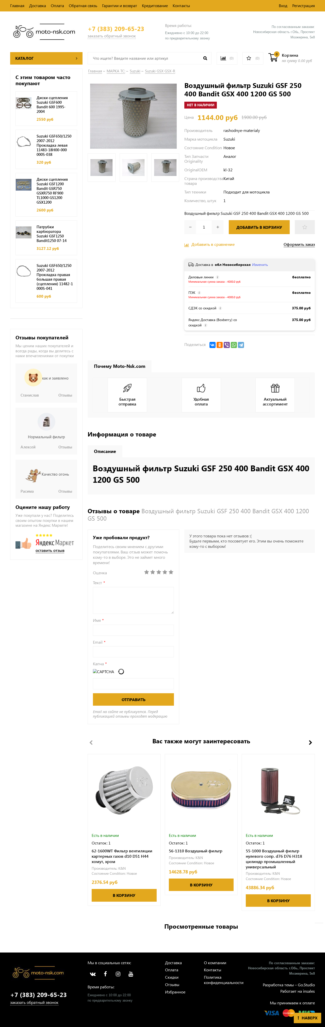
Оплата (57, 5)
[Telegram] (241, 345)
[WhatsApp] (234, 345)
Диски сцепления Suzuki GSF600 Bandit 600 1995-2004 (52, 104)
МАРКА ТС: (116, 70)
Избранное (175, 991)
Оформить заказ (299, 244)
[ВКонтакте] (212, 345)
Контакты (181, 5)
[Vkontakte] (93, 974)
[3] (159, 572)
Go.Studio (306, 984)
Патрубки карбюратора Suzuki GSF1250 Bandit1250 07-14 (52, 233)
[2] (153, 572)
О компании (215, 962)
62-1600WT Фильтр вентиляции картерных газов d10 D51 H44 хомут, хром (122, 856)
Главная (17, 5)
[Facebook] (105, 974)
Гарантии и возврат (119, 5)
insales (309, 991)
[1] (146, 572)
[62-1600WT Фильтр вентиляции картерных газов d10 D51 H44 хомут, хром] (124, 790)
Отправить (133, 699)
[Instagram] (118, 974)
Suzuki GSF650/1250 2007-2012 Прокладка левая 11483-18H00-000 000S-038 (54, 145)
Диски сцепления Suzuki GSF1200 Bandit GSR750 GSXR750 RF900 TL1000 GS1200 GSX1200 (52, 190)
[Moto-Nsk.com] (44, 31)
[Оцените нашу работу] (44, 543)
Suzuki (135, 70)
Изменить (260, 264)
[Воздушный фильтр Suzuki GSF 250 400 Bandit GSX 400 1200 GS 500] (133, 115)
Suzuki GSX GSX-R (160, 70)
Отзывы (172, 984)
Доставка (37, 5)
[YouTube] (131, 974)
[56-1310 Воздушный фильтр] (201, 790)
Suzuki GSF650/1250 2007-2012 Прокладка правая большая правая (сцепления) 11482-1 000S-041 (55, 277)
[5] (171, 572)
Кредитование (155, 5)
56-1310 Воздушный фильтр (195, 850)
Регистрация (303, 5)
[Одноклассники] (220, 345)
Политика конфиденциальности (223, 979)
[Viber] (227, 345)
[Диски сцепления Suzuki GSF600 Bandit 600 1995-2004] (23, 103)
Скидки (171, 977)
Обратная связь (83, 5)
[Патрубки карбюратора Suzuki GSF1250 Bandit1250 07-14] (23, 232)
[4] (165, 572)
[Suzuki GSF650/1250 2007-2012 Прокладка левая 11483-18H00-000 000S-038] (23, 141)
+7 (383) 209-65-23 (116, 29)
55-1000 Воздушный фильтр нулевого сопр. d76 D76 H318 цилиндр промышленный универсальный (274, 858)
